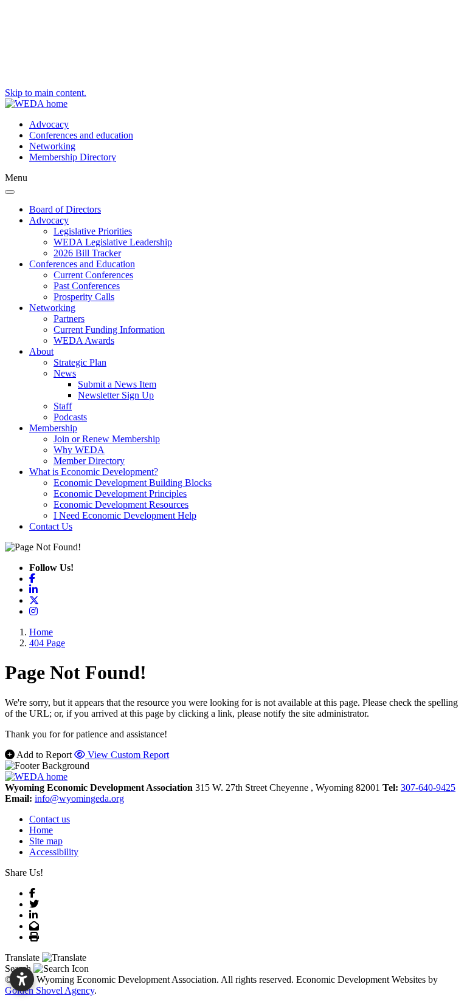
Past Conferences (87, 286)
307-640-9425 (428, 787)
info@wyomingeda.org (79, 798)
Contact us (49, 819)
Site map (46, 841)
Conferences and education (81, 135)
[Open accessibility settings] (22, 979)
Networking (52, 146)
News (65, 373)
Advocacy (49, 124)
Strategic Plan (80, 362)
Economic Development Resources (121, 504)
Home (41, 830)
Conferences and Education (82, 264)
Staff (63, 406)
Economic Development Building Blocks (133, 482)
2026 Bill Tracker (87, 253)
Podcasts (70, 417)
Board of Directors (65, 209)
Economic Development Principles (120, 493)
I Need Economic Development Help (125, 515)
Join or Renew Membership (107, 439)
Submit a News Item (117, 384)
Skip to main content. (45, 92)
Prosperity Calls (84, 297)
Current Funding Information (109, 329)
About (41, 351)
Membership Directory (72, 157)
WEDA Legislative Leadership (113, 242)
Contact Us (50, 526)
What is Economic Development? (93, 471)
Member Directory (89, 461)
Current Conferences (93, 275)
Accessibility (53, 852)
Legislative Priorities (93, 231)
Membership (53, 428)
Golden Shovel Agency (49, 990)
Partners (69, 318)
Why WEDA (79, 450)
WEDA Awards (84, 340)
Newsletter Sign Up (116, 395)
